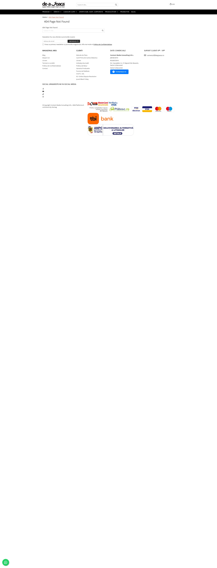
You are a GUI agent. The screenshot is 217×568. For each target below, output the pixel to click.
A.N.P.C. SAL (80, 74)
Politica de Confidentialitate (102, 44)
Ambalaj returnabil (82, 63)
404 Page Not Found (56, 17)
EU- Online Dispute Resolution (86, 76)
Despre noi (46, 58)
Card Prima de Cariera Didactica (86, 58)
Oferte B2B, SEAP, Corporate (91, 12)
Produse (46, 12)
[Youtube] (43, 91)
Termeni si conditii (48, 63)
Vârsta (57, 12)
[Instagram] (43, 97)
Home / (45, 17)
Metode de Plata (81, 55)
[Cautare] (116, 5)
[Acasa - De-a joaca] (53, 5)
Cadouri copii (69, 12)
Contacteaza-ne (121, 72)
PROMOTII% (124, 12)
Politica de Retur (81, 66)
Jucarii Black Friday (82, 79)
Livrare (44, 60)
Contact (45, 68)
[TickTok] (43, 94)
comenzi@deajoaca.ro (155, 55)
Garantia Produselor (83, 68)
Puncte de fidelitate (82, 71)
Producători (111, 12)
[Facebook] (43, 89)
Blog (133, 12)
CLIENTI (79, 50)
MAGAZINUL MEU (49, 50)
